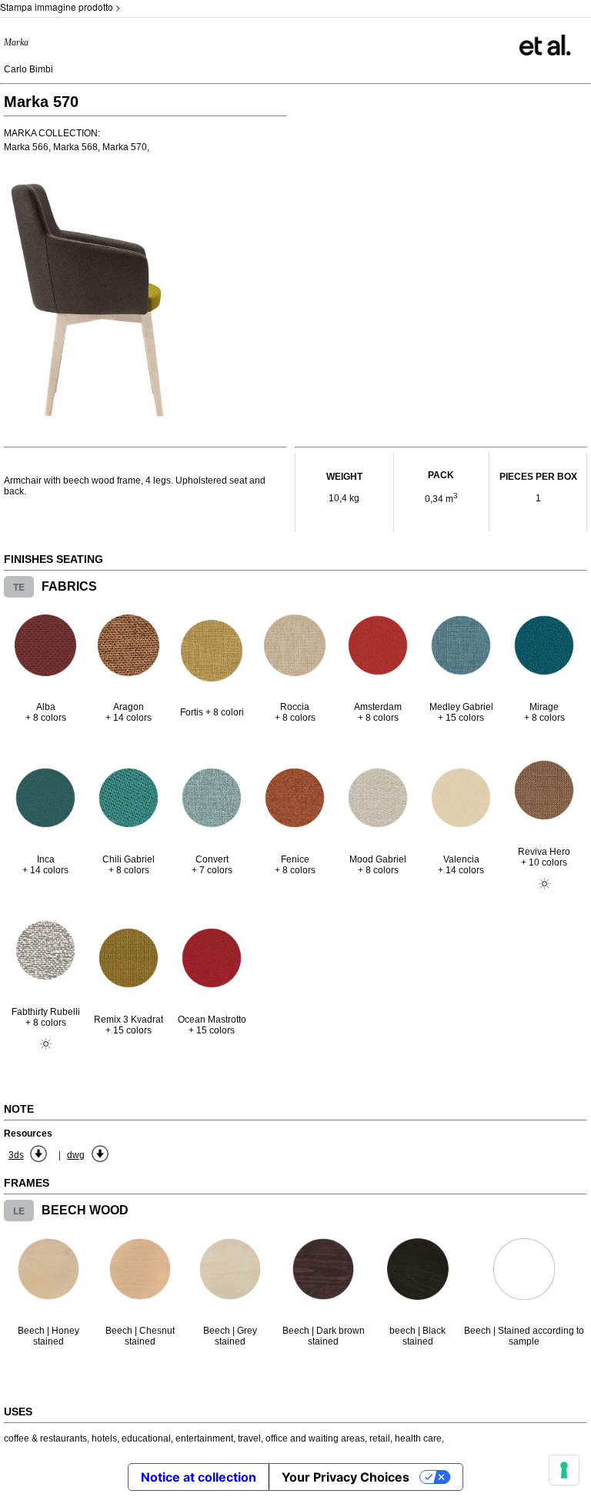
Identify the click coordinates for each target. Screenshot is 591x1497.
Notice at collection (198, 1477)
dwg (76, 1155)
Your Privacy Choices (345, 1477)
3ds (16, 1155)
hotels (104, 1438)
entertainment (204, 1438)
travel (249, 1438)
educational (146, 1438)
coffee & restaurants (45, 1438)
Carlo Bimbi (28, 69)
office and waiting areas (315, 1438)
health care (418, 1438)
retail (379, 1438)
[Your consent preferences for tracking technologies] (564, 1470)
